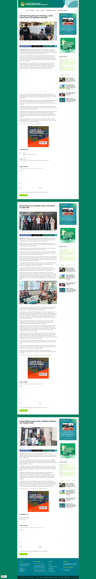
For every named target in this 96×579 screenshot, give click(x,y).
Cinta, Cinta (36, 563)
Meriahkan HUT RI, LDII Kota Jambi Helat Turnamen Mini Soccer (67, 60)
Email (21, 187)
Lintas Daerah (24, 13)
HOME (27, 10)
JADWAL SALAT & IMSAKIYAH (62, 10)
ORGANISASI (32, 10)
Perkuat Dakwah (48, 355)
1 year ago (32, 517)
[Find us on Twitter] (73, 577)
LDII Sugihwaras (31, 123)
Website (40, 187)
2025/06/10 (21, 19)
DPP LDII (23, 577)
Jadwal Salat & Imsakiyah (53, 566)
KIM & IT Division (31, 577)
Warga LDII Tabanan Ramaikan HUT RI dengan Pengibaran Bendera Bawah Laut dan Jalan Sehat (71, 100)
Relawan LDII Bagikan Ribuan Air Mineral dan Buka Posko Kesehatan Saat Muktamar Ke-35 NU (67, 70)
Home (20, 13)
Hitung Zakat (51, 568)
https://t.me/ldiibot (66, 570)
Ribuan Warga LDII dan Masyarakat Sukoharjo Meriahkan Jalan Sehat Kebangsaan (67, 68)
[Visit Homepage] (48, 4)
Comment (22, 170)
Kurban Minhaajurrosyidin (33, 488)
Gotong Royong (24, 123)
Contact (50, 565)
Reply (24, 156)
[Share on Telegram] (56, 46)
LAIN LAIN (42, 10)
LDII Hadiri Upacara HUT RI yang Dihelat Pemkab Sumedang (71, 93)
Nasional (23, 418)
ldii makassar (42, 355)
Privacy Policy (51, 569)
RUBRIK (37, 10)
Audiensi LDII (24, 355)
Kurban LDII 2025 (25, 488)
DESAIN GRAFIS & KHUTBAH (51, 10)
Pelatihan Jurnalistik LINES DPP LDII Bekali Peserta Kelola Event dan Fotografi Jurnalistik (67, 64)
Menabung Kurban (38, 123)
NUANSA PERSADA (52, 571)
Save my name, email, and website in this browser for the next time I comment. (34, 192)
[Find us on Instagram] (74, 577)
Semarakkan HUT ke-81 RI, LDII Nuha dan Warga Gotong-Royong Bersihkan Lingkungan (67, 62)
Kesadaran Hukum (36, 355)
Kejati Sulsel (30, 355)
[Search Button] (76, 10)
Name (21, 183)
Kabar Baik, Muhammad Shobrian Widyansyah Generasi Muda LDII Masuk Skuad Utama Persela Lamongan (71, 87)
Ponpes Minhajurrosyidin (43, 488)
